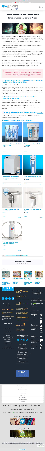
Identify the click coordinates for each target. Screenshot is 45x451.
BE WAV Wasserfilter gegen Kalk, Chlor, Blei (32, 177)
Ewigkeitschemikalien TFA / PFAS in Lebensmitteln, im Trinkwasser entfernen (18, 281)
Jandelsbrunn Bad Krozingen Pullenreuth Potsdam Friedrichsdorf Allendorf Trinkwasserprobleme (22, 355)
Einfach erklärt (8, 335)
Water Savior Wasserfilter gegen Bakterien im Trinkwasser (10, 242)
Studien (26, 255)
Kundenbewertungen (8, 333)
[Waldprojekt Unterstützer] (22, 431)
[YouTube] (9, 298)
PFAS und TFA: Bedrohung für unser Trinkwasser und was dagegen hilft (28, 281)
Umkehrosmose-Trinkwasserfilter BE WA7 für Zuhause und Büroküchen (11, 177)
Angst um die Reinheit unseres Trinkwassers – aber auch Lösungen (39, 281)
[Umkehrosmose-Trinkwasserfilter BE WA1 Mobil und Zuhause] (12, 132)
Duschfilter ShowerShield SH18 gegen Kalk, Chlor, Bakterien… (11, 210)
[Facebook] (3, 298)
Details (4, 183)
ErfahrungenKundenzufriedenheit (41, 445)
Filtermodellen (19, 442)
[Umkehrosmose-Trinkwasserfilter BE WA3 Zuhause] (33, 132)
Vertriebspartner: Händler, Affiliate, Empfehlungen (23, 375)
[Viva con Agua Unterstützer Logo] (22, 418)
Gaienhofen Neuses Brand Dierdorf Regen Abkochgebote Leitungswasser (22, 358)
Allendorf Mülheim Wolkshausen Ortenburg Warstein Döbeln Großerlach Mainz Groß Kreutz (22, 352)
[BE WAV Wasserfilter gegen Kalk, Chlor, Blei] (33, 165)
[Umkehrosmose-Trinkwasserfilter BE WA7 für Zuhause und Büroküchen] (12, 165)
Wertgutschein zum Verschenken (8, 348)
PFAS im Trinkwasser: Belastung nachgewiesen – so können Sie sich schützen (6, 281)
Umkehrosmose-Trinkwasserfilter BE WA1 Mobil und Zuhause (12, 144)
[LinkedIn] (13, 298)
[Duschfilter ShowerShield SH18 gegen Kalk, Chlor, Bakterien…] (12, 197)
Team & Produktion (8, 339)
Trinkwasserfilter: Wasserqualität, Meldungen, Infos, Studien (15, 255)
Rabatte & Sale (8, 331)
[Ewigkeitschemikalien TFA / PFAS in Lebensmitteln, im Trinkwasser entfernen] (17, 271)
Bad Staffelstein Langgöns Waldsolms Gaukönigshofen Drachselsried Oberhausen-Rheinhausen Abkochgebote (22, 348)
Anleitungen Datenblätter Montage (8, 337)
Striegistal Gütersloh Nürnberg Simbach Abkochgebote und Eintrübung (22, 362)
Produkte (40, 442)
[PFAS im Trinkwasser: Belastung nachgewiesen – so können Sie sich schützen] (6, 271)
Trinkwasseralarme (8, 341)
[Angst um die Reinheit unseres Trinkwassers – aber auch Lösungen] (39, 271)
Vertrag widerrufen (22, 449)
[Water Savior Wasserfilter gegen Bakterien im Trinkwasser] (12, 230)
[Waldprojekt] (22, 430)
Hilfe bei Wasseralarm (8, 343)
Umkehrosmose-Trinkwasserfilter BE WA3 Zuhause (32, 144)
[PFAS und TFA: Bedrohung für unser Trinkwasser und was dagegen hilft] (28, 271)
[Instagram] (6, 298)
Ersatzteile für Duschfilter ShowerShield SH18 (32, 210)
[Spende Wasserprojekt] (22, 418)
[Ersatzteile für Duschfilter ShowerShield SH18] (33, 197)
